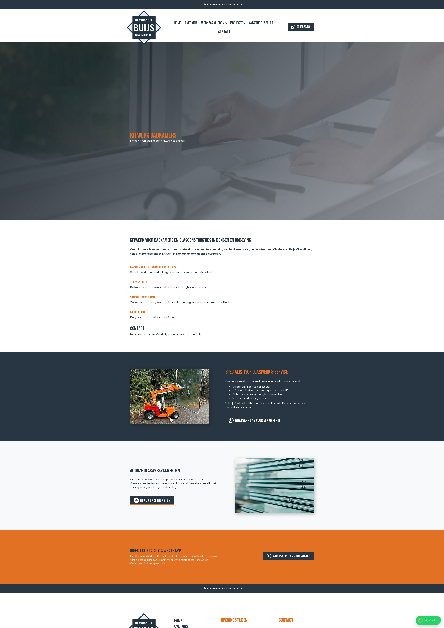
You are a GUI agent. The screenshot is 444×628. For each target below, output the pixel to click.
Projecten (237, 22)
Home (177, 22)
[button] (226, 23)
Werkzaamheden (212, 22)
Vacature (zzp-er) (261, 22)
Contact (224, 31)
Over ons (191, 22)
